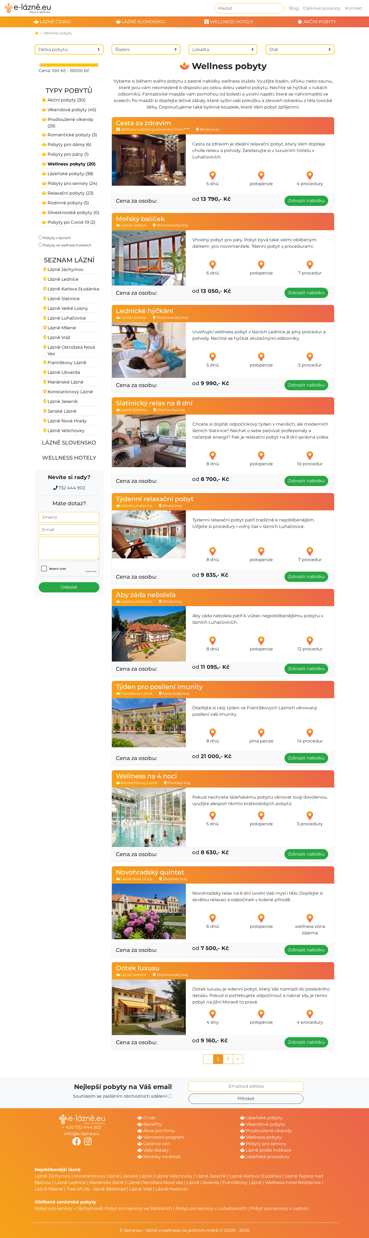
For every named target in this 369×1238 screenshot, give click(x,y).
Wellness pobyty (263, 1137)
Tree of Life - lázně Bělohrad (96, 1189)
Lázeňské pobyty (264, 1117)
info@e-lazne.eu (81, 1133)
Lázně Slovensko (69, 442)
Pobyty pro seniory (265, 1143)
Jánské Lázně (138, 1176)
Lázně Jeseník (211, 1176)
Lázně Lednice (70, 1182)
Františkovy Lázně (242, 1182)
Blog (294, 8)
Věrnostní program (163, 1137)
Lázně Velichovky (173, 1176)
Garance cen (156, 1143)
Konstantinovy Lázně (96, 1176)
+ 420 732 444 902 (82, 1127)
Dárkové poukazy (322, 8)
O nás (148, 1117)
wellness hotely (231, 21)
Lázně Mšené (49, 1189)
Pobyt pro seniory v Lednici (279, 1208)
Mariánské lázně (106, 1182)
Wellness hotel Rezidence (293, 1182)
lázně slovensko (143, 21)
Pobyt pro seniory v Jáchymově (68, 1208)
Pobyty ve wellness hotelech (67, 245)
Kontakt (354, 8)
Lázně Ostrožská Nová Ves (155, 1182)
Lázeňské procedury (267, 1156)
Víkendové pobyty (265, 1124)
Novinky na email (161, 1156)
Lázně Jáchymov (53, 1176)
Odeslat (69, 587)
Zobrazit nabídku (306, 200)
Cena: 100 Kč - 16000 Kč (64, 70)
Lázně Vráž (140, 1189)
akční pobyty (319, 21)
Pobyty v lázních (57, 238)
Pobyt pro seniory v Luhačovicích (211, 1208)
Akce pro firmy (158, 1130)
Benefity (152, 1124)
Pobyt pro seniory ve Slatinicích (138, 1208)
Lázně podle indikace (268, 1150)
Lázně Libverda (203, 1182)
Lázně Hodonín (171, 1189)
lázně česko (55, 21)
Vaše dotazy (155, 1150)
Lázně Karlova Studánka (255, 1176)
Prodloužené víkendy (268, 1130)
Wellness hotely (69, 458)
